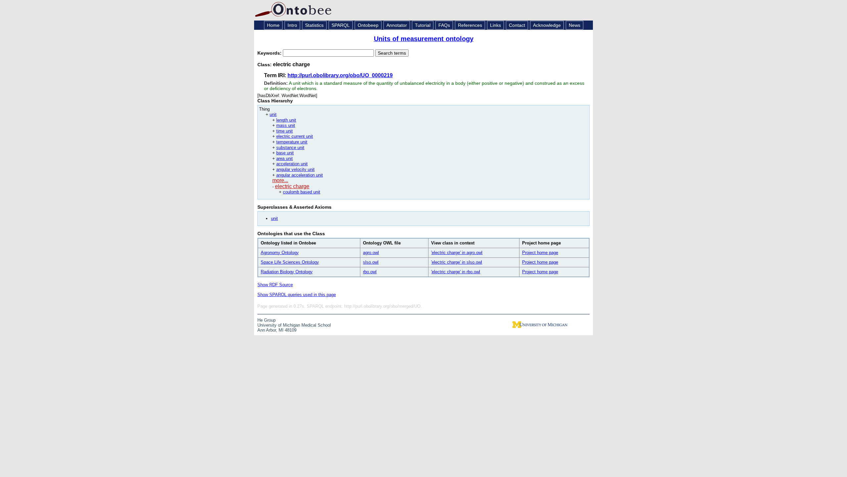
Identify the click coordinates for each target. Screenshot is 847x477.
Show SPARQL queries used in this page (296, 294)
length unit (286, 120)
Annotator (396, 25)
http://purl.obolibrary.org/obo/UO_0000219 (340, 75)
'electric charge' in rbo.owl (455, 271)
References (470, 25)
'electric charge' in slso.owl (456, 262)
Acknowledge (547, 25)
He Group (266, 320)
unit (273, 114)
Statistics (314, 25)
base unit (285, 152)
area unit (284, 158)
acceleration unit (292, 163)
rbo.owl (370, 271)
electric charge (292, 186)
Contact (517, 25)
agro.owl (371, 252)
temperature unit (291, 141)
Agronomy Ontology (280, 252)
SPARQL (341, 25)
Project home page (540, 252)
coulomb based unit (301, 191)
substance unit (290, 147)
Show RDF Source (275, 284)
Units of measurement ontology (423, 38)
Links (495, 25)
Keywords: (270, 53)
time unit (284, 131)
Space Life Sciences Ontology (290, 262)
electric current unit (294, 136)
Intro (292, 25)
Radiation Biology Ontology (287, 271)
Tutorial (422, 25)
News (574, 25)
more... (280, 180)
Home (273, 25)
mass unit (285, 125)
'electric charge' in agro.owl (456, 252)
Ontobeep (368, 25)
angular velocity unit (295, 169)
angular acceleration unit (299, 175)
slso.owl (371, 262)
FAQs (444, 25)
